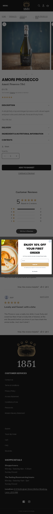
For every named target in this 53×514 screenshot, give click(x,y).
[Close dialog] (50, 241)
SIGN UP (35, 265)
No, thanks (34, 271)
